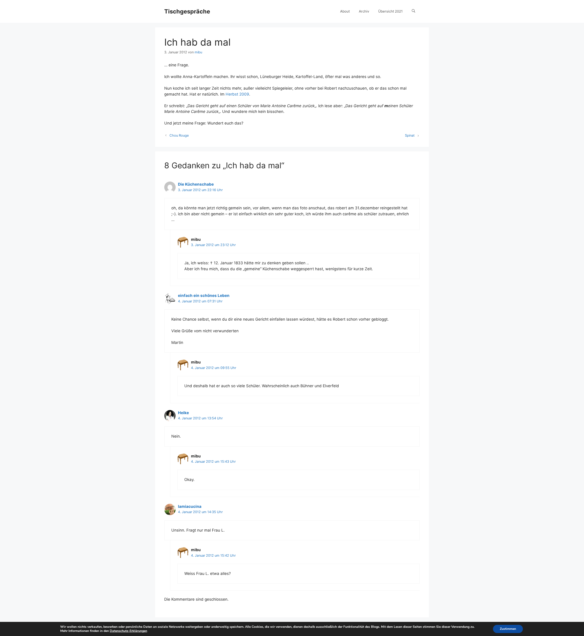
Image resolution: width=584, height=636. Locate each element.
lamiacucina (189, 506)
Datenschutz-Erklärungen (128, 631)
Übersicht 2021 (390, 11)
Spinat (410, 135)
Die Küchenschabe (196, 184)
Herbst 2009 (237, 94)
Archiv (364, 11)
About (345, 11)
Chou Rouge (179, 135)
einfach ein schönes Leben (203, 295)
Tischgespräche (187, 11)
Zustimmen (508, 629)
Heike (183, 412)
